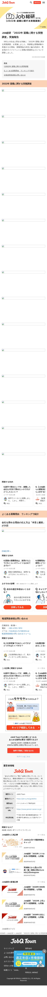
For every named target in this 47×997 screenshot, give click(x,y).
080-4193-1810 (15, 628)
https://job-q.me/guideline (27, 799)
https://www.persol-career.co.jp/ (29, 809)
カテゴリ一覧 (9, 961)
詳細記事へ (6, 551)
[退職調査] (23, 531)
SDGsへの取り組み (11, 966)
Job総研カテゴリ (8, 929)
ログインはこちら (23, 756)
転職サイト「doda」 (12, 970)
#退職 (4, 830)
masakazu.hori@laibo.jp (19, 631)
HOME (2, 933)
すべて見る (41, 668)
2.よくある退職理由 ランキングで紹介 (19, 71)
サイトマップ (9, 948)
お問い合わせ (9, 957)
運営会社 (28, 948)
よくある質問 (9, 953)
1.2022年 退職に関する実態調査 (16, 66)
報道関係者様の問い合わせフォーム (16, 634)
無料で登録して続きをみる (23, 751)
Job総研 (10, 933)
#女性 (9, 830)
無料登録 (37, 2)
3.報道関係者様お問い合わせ (15, 75)
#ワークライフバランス (22, 830)
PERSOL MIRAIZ (31, 972)
